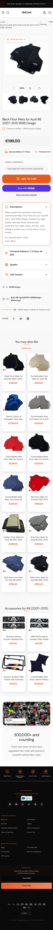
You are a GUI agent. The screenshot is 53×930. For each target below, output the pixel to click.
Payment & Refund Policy (9, 828)
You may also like (26, 342)
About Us (4, 819)
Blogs (3, 847)
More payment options (26, 195)
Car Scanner (5, 851)
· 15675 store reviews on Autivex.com (32, 309)
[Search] (9, 12)
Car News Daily (32, 847)
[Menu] (3, 12)
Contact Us (31, 832)
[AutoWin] (26, 12)
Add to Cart (29, 178)
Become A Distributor (34, 851)
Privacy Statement (33, 828)
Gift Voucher (5, 856)
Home (3, 22)
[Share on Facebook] (14, 319)
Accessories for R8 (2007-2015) (26, 608)
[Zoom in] (30, 88)
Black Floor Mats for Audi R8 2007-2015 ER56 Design (19, 26)
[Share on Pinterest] (28, 319)
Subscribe (26, 886)
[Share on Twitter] (21, 319)
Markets (4, 824)
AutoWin (14, 920)
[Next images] (48, 102)
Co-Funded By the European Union (27, 794)
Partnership (31, 819)
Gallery (29, 824)
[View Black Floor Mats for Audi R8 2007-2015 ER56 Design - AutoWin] (12, 99)
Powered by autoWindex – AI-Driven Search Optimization (31, 920)
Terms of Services (7, 832)
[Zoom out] (14, 88)
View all (26, 348)
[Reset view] (39, 88)
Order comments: (14, 162)
